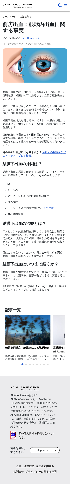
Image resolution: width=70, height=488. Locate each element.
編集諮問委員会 (45, 466)
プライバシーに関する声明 (41, 471)
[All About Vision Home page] (17, 6)
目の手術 (48, 208)
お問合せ (19, 471)
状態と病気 (25, 16)
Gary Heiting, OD (30, 38)
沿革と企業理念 (25, 466)
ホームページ (9, 16)
